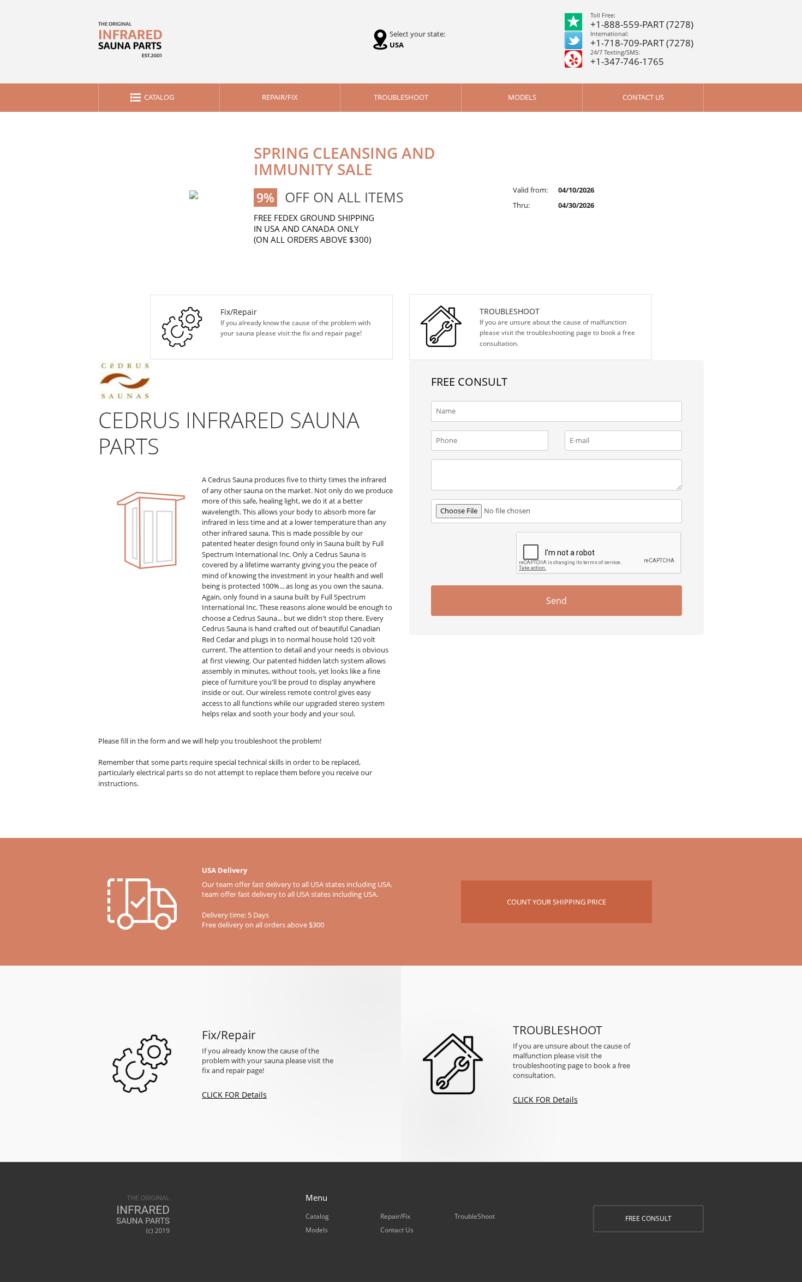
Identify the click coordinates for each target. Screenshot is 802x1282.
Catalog (159, 97)
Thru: (521, 205)
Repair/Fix (280, 97)
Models (522, 97)
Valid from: (530, 190)
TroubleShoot (401, 97)
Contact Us (643, 97)
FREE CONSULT (648, 1218)
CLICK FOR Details (234, 1094)
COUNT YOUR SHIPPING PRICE (556, 902)
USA (397, 45)
